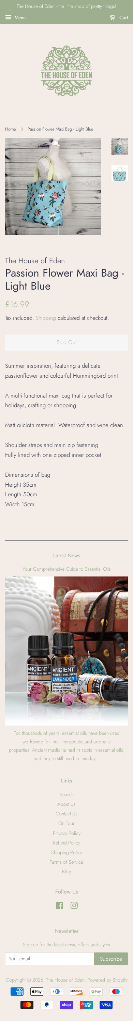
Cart (123, 17)
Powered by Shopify (107, 979)
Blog (66, 871)
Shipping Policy (66, 852)
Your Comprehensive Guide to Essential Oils (67, 569)
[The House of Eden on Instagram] (74, 906)
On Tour (66, 823)
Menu (19, 17)
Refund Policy (66, 842)
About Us (66, 804)
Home (10, 129)
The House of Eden (65, 979)
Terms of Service (66, 862)
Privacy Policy (66, 833)
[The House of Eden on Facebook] (59, 906)
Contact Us (66, 813)
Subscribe (111, 959)
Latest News (66, 555)
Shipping (46, 318)
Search (67, 794)
